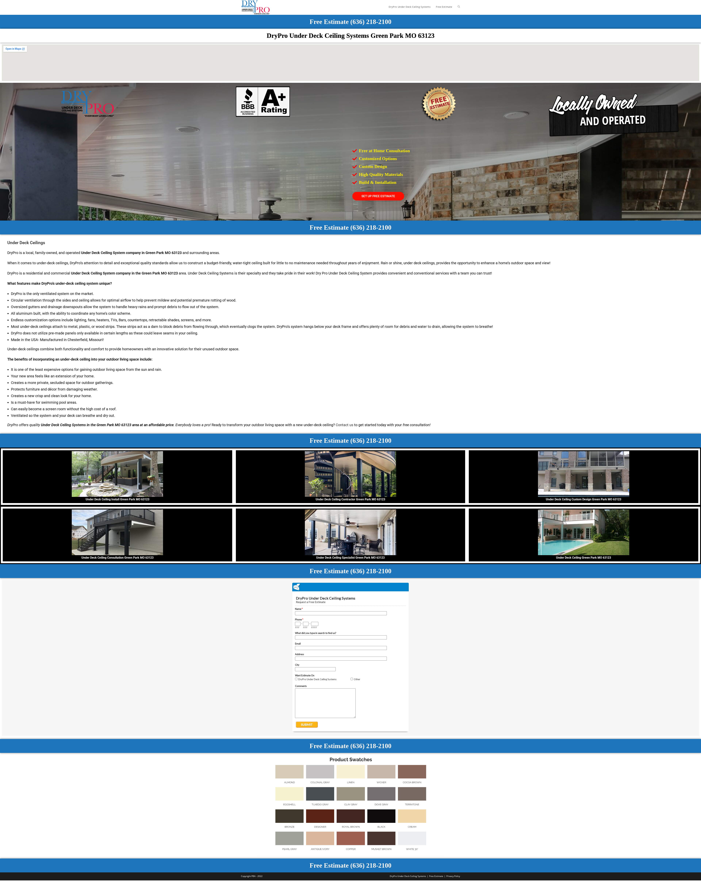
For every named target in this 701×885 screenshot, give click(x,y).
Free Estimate (436, 876)
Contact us (344, 425)
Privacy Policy (453, 876)
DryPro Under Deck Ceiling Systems (408, 876)
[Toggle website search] (459, 7)
